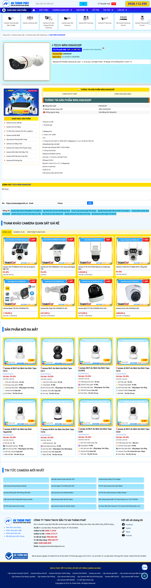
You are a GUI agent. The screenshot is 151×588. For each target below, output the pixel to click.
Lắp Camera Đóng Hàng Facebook (15, 486)
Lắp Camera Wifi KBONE (66, 580)
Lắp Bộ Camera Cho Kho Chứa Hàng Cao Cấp (26, 214)
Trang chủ (6, 35)
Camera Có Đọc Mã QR (14, 123)
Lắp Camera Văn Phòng (46, 577)
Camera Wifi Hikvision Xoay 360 (16, 156)
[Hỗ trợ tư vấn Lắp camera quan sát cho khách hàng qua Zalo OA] (144, 567)
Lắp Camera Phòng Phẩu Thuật (16, 139)
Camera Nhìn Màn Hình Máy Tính (17, 152)
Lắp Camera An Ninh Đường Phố (52, 214)
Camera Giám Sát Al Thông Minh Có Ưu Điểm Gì (26, 211)
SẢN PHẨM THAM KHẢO (36, 232)
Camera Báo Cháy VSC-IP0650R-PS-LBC (54, 308)
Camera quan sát (60, 10)
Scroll (144, 576)
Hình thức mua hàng (13, 527)
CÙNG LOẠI (6, 232)
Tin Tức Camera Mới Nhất (24, 470)
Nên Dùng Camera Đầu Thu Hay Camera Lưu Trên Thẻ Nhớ (118, 499)
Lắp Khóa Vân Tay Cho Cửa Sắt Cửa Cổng (56, 211)
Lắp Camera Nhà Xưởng (66, 577)
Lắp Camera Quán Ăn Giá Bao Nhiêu (63, 506)
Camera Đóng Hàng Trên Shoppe (109, 479)
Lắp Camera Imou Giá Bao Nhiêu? (62, 493)
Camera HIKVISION (79, 573)
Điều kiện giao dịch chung (15, 536)
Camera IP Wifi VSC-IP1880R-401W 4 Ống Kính (131, 267)
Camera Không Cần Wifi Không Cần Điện (17, 493)
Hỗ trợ (95, 10)
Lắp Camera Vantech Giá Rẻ (18, 573)
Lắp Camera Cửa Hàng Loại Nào (23, 577)
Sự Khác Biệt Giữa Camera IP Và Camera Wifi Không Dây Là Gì (119, 506)
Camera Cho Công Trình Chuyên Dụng (18, 148)
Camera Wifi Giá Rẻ (112, 577)
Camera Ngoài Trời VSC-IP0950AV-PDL (16, 308)
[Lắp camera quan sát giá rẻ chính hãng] (34, 10)
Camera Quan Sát (18, 35)
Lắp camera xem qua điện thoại (131, 573)
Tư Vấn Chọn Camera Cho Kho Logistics (19, 131)
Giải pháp (80, 10)
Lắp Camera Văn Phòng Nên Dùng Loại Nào (18, 499)
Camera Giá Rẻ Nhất (13, 135)
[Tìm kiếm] (83, 4)
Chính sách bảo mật (13, 533)
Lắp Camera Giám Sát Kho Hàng (62, 499)
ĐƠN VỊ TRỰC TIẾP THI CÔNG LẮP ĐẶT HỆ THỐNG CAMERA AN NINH (75, 568)
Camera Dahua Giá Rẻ (39, 573)
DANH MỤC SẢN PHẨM (16, 10)
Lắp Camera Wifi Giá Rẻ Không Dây (90, 577)
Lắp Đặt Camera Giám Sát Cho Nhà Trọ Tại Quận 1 (114, 211)
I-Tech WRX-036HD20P (57, 35)
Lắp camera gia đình (110, 573)
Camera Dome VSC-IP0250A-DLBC (127, 308)
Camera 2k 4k (19, 232)
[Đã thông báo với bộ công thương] (16, 556)
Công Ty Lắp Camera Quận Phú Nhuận (83, 211)
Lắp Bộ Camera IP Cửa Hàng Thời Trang (77, 214)
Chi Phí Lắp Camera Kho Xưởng (14, 506)
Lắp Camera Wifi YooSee (130, 577)
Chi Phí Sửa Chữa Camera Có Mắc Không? (112, 493)
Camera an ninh (94, 573)
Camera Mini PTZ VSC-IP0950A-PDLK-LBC (92, 308)
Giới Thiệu (43, 10)
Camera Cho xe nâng (13, 127)
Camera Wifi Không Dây (14, 160)
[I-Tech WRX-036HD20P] (26, 61)
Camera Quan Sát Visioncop (36, 35)
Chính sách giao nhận (14, 530)
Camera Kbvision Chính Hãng (59, 573)
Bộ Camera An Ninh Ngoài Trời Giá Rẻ (104, 214)
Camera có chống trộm (14, 144)
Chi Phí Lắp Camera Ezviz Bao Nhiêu (110, 486)
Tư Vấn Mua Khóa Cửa (85, 580)
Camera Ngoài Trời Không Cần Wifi (62, 486)
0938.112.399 (137, 4)
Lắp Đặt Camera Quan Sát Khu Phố (62, 479)
